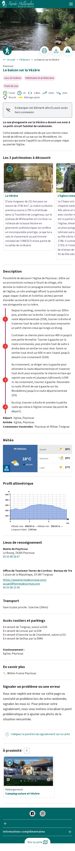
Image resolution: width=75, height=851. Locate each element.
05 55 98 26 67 (11, 512)
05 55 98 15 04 (11, 543)
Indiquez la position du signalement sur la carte (40, 690)
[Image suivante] (48, 726)
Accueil (11, 60)
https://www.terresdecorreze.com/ (25, 535)
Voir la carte (34, 842)
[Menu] (71, 4)
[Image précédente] (8, 726)
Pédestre (24, 60)
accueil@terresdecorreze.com (21, 539)
